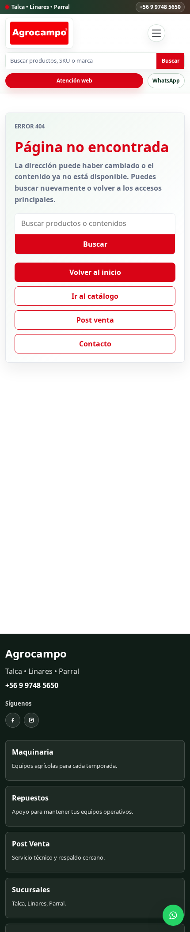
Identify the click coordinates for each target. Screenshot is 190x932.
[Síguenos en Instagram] (31, 720)
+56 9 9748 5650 (160, 7)
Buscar (170, 60)
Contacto (95, 344)
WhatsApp (166, 80)
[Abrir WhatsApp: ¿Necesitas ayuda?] (173, 915)
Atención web (74, 80)
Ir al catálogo (95, 296)
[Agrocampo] (39, 33)
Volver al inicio (95, 272)
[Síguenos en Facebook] (12, 720)
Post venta (95, 320)
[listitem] (95, 760)
